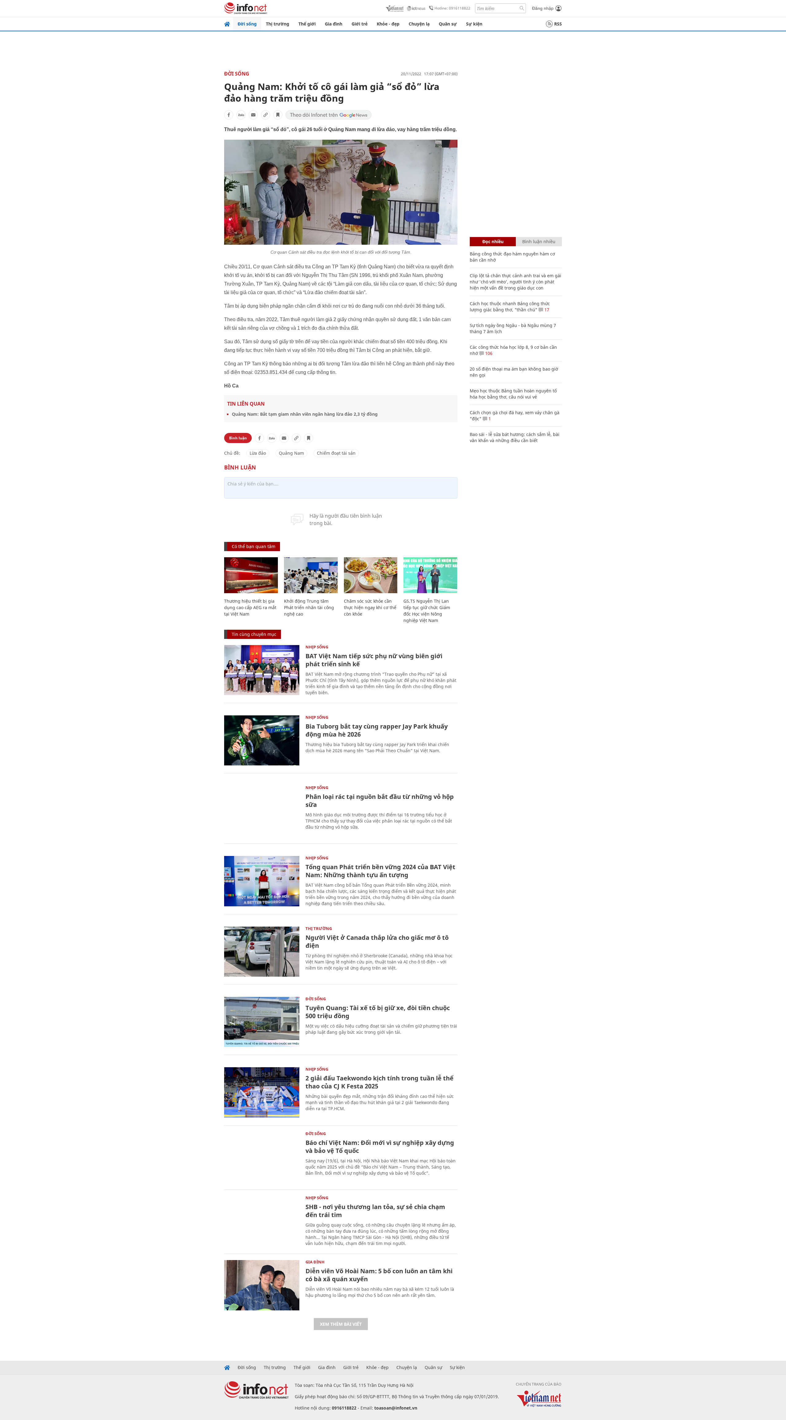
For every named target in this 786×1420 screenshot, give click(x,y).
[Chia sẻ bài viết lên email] (253, 114)
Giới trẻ (360, 24)
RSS (558, 24)
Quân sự (448, 24)
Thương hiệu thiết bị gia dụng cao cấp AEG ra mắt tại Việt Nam (250, 607)
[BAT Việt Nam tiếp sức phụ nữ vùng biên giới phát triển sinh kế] (261, 670)
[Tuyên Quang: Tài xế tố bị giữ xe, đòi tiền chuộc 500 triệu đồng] (261, 1022)
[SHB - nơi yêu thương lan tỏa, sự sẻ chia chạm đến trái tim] (261, 1221)
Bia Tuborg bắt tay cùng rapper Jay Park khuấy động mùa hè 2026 (376, 730)
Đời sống (247, 24)
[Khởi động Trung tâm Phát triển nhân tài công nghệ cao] (311, 575)
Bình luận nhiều (538, 241)
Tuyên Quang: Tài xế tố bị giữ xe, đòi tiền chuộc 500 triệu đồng (377, 1012)
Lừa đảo (258, 453)
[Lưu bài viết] (277, 114)
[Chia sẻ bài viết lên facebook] (228, 114)
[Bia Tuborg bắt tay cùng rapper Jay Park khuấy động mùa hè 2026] (261, 740)
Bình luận (238, 438)
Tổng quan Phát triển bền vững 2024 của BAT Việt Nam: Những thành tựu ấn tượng (380, 871)
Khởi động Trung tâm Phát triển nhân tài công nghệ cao (309, 607)
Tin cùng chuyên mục (254, 634)
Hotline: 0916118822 (452, 8)
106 (488, 353)
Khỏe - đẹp (388, 24)
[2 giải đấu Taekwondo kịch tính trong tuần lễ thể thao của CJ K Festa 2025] (261, 1092)
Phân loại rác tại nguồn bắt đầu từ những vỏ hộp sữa (379, 800)
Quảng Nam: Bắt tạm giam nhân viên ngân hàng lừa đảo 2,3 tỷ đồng (305, 414)
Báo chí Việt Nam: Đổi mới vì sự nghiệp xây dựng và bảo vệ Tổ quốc (379, 1146)
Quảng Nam (291, 453)
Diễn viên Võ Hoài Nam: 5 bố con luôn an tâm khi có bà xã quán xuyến (379, 1275)
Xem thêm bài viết (341, 1324)
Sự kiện (474, 24)
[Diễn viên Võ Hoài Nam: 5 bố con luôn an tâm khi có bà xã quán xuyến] (261, 1285)
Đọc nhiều (493, 241)
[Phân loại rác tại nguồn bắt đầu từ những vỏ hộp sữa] (261, 811)
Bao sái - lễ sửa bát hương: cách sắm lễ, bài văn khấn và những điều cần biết (514, 437)
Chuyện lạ (419, 24)
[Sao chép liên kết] (265, 114)
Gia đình (333, 24)
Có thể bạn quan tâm (253, 546)
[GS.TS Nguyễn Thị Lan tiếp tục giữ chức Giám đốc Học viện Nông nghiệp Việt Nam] (430, 575)
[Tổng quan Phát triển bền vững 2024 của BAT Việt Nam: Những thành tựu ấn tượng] (261, 881)
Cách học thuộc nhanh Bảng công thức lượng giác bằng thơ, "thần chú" (510, 307)
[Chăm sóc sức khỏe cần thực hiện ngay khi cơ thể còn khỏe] (371, 575)
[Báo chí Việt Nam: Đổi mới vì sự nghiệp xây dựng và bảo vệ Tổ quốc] (261, 1157)
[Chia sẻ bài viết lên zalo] (241, 114)
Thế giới (307, 24)
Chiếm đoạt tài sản (336, 453)
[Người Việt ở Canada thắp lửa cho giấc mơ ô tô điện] (261, 952)
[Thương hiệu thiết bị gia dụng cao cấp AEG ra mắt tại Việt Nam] (251, 575)
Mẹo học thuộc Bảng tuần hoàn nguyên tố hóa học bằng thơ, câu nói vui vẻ (513, 394)
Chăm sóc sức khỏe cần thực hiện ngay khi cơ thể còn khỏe (370, 607)
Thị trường (277, 24)
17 (546, 310)
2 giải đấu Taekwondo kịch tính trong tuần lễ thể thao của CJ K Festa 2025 (379, 1082)
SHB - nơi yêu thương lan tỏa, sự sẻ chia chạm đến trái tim (375, 1211)
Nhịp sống (316, 647)
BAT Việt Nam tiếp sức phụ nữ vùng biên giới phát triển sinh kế (373, 660)
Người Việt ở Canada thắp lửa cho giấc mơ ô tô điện (377, 941)
